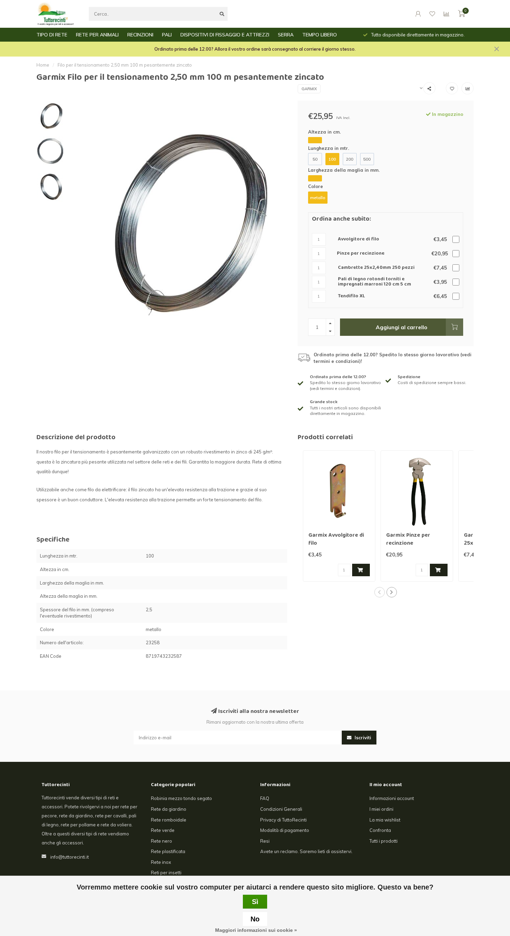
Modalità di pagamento (284, 830)
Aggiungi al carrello (401, 327)
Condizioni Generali (281, 809)
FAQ (264, 798)
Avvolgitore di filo (358, 239)
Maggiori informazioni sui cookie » (256, 930)
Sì (255, 901)
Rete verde (163, 830)
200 (349, 159)
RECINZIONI (140, 35)
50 (315, 159)
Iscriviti (362, 737)
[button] (379, 592)
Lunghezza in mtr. (328, 148)
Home (42, 65)
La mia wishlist (384, 820)
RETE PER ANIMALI (97, 35)
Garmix (309, 88)
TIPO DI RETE (51, 35)
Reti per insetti (166, 872)
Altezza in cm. (324, 132)
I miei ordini (381, 809)
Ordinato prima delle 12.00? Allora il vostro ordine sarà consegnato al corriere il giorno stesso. (255, 49)
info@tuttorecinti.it (69, 857)
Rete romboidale (168, 820)
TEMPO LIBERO (319, 35)
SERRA (286, 35)
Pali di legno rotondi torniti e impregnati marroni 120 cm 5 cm (374, 282)
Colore (315, 186)
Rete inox (161, 862)
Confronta (380, 830)
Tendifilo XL (351, 296)
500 (367, 159)
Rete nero (161, 841)
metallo (317, 197)
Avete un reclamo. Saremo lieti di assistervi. (306, 851)
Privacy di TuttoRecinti (283, 820)
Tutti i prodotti (383, 841)
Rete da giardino (168, 809)
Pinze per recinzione (360, 253)
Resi (265, 841)
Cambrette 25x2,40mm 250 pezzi (376, 268)
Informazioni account (391, 798)
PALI (167, 35)
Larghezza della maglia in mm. (344, 170)
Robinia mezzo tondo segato (181, 798)
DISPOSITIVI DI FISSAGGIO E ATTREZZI (224, 35)
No (255, 919)
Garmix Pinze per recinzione (408, 539)
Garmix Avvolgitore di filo (336, 539)
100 (332, 159)
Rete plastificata (168, 851)
